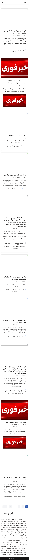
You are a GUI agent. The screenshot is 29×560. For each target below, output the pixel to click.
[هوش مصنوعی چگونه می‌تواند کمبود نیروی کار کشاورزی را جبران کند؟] (14, 68)
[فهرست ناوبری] (2, 2)
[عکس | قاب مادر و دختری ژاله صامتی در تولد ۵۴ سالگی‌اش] (14, 308)
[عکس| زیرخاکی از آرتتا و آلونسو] (14, 123)
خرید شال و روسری (10, 538)
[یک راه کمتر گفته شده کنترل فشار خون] (14, 163)
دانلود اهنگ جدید (20, 523)
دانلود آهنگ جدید (20, 538)
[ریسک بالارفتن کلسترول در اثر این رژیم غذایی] (14, 465)
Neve (19, 558)
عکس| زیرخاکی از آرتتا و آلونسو (17, 135)
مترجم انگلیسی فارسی (7, 544)
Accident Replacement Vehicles (9, 554)
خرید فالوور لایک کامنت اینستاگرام (15, 529)
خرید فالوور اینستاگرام (18, 519)
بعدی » (5, 506)
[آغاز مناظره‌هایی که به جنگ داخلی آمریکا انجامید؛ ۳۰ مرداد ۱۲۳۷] (14, 18)
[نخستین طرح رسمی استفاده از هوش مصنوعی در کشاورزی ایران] (14, 410)
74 (10, 506)
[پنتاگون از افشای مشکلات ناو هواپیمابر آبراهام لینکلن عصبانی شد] (14, 265)
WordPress (11, 558)
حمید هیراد (23, 542)
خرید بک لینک (17, 521)
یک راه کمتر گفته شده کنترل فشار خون (15, 175)
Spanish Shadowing (6, 533)
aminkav (23, 35)
